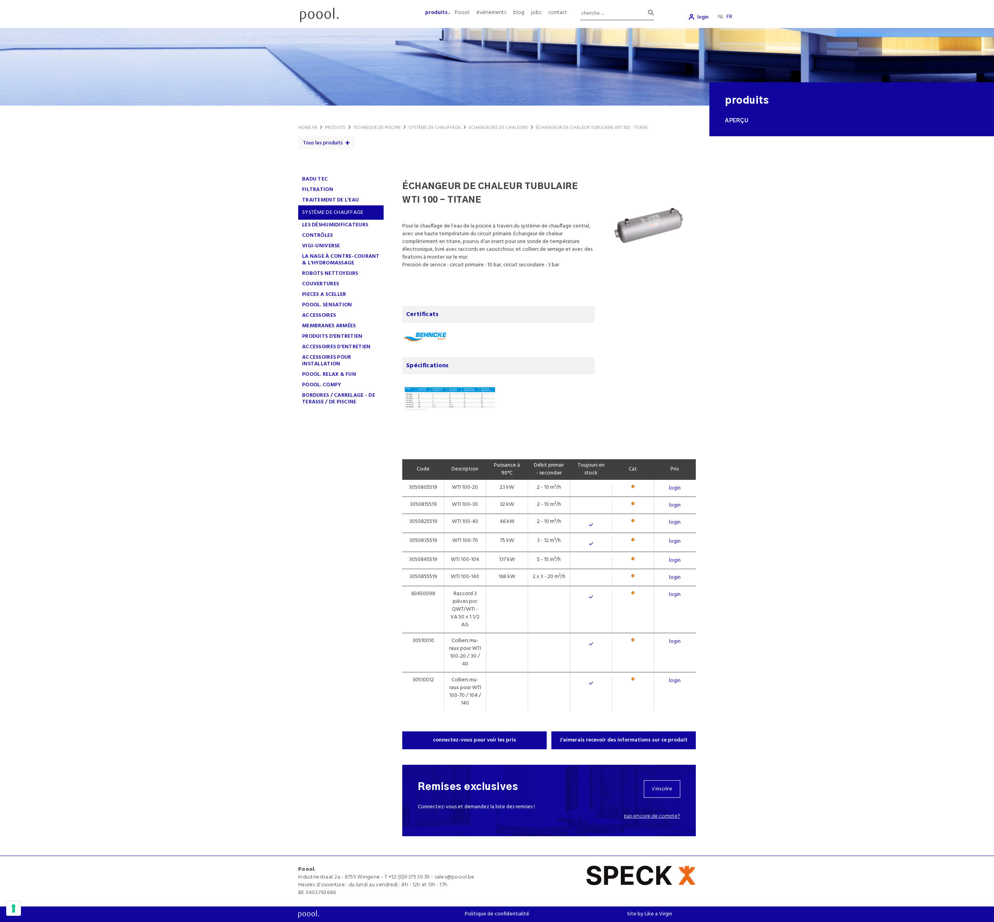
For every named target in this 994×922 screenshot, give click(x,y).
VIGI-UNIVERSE (321, 245)
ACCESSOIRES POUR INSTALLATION (326, 360)
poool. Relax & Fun (329, 374)
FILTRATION (317, 189)
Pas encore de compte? (652, 816)
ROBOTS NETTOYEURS (330, 273)
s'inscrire (662, 789)
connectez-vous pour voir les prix (474, 740)
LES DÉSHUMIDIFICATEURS (335, 225)
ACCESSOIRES (319, 315)
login (703, 17)
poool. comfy (321, 384)
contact (557, 13)
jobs (536, 13)
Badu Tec (315, 179)
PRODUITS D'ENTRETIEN (332, 336)
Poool (462, 13)
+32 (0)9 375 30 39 (409, 877)
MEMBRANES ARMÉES (329, 325)
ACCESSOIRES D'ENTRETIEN (336, 346)
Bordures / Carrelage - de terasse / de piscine (338, 398)
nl (721, 17)
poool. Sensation (327, 304)
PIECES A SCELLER (324, 294)
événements (491, 13)
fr (729, 17)
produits (436, 13)
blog (518, 13)
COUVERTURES (320, 284)
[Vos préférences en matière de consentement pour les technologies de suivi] (13, 908)
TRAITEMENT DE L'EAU (330, 200)
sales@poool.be (454, 877)
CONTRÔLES (317, 235)
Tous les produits (323, 143)
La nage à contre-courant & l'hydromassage (341, 259)
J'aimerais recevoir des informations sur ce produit (624, 740)
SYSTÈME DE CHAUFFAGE (333, 212)
